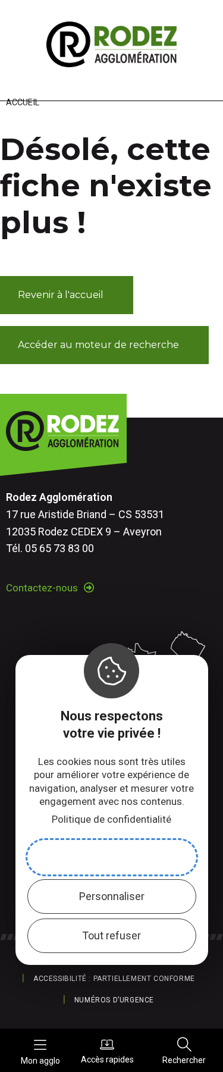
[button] (66, 295)
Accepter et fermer (112, 857)
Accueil (22, 103)
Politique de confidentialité (111, 819)
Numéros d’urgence (114, 1000)
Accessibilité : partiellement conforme (114, 978)
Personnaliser (112, 896)
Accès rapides (107, 1059)
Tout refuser (111, 935)
